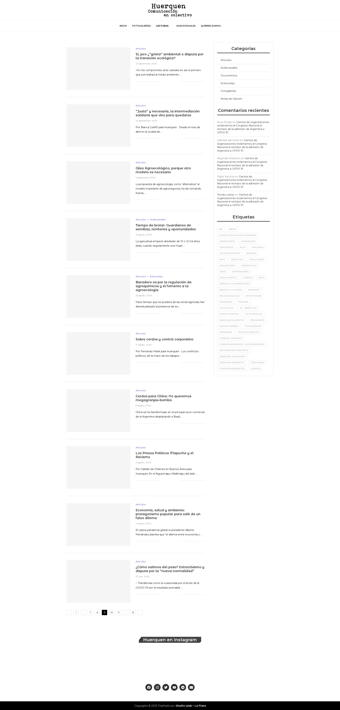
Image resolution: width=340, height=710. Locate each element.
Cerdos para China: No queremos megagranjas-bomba (163, 398)
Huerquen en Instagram (170, 639)
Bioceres (251, 253)
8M (220, 229)
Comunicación (227, 265)
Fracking (243, 302)
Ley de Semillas (253, 314)
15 (133, 612)
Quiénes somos (211, 25)
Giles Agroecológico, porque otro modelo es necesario (163, 170)
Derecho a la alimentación (234, 283)
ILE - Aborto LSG (248, 308)
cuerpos (247, 277)
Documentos (229, 75)
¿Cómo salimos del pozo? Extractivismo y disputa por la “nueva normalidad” (170, 569)
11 (119, 612)
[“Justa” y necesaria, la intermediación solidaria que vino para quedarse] (98, 125)
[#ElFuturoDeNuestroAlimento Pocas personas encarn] (22, 665)
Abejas (232, 229)
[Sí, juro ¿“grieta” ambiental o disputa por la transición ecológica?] (98, 68)
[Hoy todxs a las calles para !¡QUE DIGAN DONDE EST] (191, 665)
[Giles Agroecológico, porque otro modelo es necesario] (98, 182)
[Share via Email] (177, 81)
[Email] (84, 10)
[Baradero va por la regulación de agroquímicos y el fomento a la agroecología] (98, 296)
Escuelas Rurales (229, 296)
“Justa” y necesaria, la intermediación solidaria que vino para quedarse (168, 113)
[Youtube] (80, 10)
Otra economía (253, 326)
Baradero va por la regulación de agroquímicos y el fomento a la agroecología (164, 286)
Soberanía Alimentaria (232, 356)
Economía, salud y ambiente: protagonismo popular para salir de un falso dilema (168, 514)
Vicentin (255, 368)
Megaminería (257, 320)
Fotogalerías (141, 25)
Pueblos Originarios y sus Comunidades (241, 344)
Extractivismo (254, 296)
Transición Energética (232, 368)
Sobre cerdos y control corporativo (164, 339)
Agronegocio (248, 241)
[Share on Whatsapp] (170, 81)
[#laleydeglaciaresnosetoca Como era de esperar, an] (149, 665)
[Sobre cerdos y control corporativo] (98, 353)
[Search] (270, 10)
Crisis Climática (228, 277)
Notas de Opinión (231, 98)
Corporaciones (240, 271)
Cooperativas (249, 265)
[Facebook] (67, 10)
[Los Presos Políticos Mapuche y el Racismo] (98, 467)
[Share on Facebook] (163, 81)
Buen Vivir (237, 259)
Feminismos (225, 302)
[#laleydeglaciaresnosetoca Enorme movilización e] (64, 665)
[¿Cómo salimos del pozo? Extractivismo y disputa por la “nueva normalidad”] (98, 581)
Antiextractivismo (229, 253)
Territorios (257, 362)
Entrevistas (227, 83)
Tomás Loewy (225, 194)
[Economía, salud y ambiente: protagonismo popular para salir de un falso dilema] (98, 524)
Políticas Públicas (248, 332)
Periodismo (225, 332)
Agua (242, 247)
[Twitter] (72, 10)
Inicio (123, 25)
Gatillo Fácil (226, 308)
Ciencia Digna (256, 259)
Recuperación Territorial (234, 350)
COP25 (222, 271)
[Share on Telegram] (174, 81)
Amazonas (257, 247)
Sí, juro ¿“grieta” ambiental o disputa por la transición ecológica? (169, 56)
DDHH (262, 277)
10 (111, 612)
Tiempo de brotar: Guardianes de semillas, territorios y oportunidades (166, 227)
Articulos (226, 60)
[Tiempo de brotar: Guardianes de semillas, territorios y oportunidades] (98, 239)
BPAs (222, 259)
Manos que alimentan (231, 320)
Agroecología (227, 241)
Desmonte (253, 290)
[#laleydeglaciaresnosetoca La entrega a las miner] (106, 665)
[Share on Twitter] (166, 81)
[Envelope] (191, 687)
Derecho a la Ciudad (230, 290)
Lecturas (162, 25)
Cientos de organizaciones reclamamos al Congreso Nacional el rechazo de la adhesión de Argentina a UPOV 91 (243, 127)
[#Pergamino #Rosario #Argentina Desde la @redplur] (276, 665)
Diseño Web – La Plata (191, 705)
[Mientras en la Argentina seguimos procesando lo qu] (318, 665)
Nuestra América (229, 326)
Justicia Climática (229, 314)
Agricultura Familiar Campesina (237, 235)
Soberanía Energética (231, 362)
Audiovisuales (186, 25)
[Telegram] (89, 10)
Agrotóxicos (226, 247)
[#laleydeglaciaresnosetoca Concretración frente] (233, 665)
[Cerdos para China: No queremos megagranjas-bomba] (98, 410)
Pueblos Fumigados (230, 338)
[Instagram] (76, 10)
